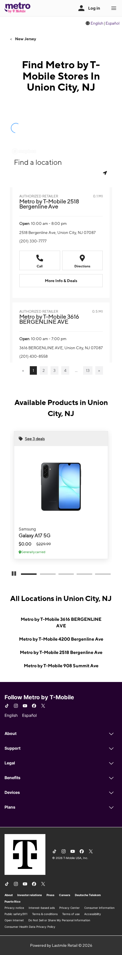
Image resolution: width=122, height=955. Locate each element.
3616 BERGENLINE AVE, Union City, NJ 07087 (61, 348)
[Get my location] (105, 173)
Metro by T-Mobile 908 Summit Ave (61, 665)
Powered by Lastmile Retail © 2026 (61, 945)
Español (112, 23)
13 (88, 370)
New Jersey (25, 39)
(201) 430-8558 (33, 356)
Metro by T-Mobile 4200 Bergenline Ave (61, 639)
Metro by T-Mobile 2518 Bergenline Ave (61, 652)
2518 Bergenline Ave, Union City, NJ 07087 (57, 232)
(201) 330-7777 (33, 241)
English (97, 23)
